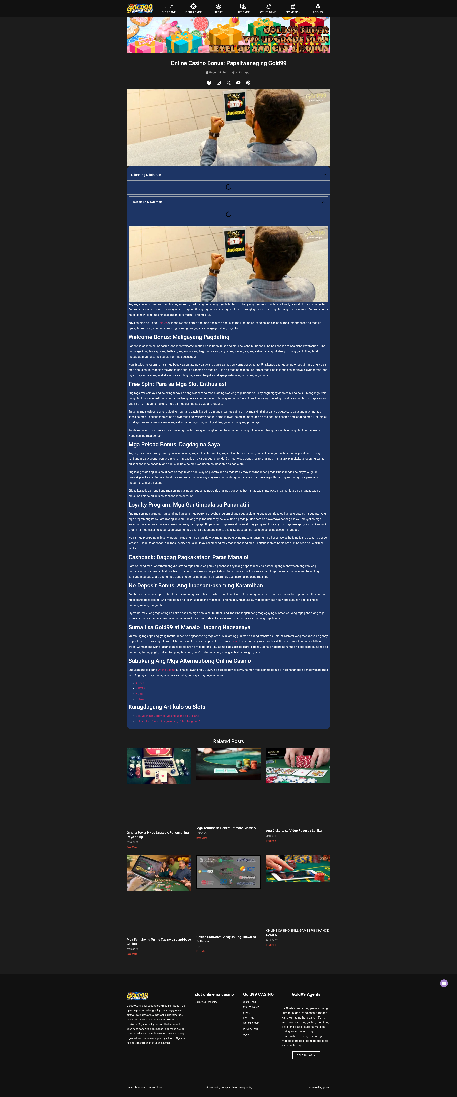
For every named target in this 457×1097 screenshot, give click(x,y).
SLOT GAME (169, 12)
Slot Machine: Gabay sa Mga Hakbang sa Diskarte (167, 716)
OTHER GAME (268, 12)
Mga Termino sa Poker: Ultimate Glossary (226, 828)
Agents (247, 1034)
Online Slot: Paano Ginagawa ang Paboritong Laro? (168, 721)
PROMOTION (293, 12)
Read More (132, 847)
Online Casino (166, 670)
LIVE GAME (243, 12)
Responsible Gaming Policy (237, 1087)
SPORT (218, 12)
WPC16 (140, 688)
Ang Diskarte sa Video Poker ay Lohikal (294, 830)
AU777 (140, 683)
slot (235, 641)
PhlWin (140, 699)
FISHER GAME (193, 12)
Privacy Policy (212, 1087)
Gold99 (162, 323)
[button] (325, 174)
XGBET (140, 694)
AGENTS (318, 12)
